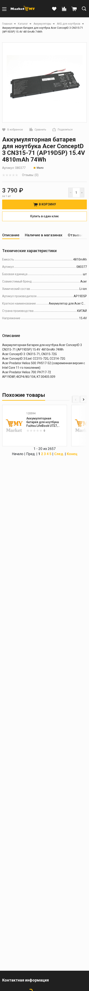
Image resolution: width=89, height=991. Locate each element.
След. (59, 454)
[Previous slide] (76, 399)
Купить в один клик (44, 216)
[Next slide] (83, 399)
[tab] (10, 235)
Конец (72, 454)
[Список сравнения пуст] (64, 9)
